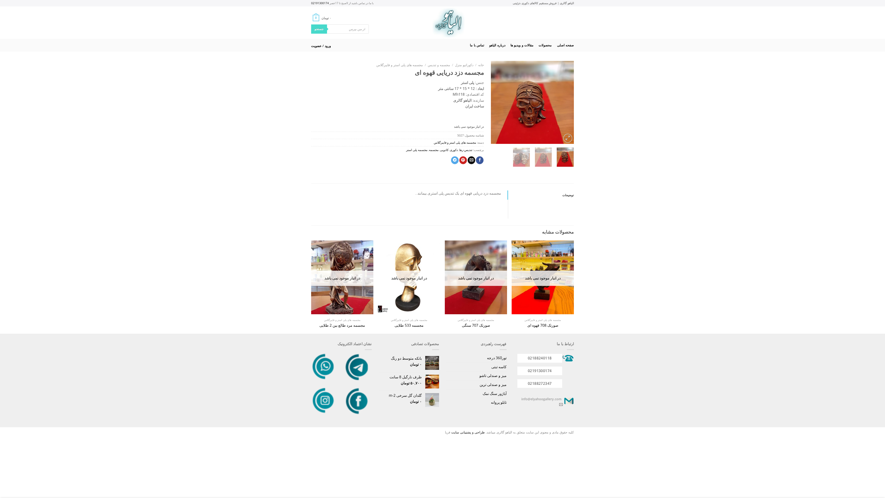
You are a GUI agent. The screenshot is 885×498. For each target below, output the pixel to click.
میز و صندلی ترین (493, 384)
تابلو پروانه (499, 402)
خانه (481, 65)
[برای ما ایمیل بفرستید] (561, 405)
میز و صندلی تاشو (493, 375)
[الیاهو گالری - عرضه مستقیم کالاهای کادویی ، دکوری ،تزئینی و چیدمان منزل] (448, 22)
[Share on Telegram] (455, 160)
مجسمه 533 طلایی (409, 325)
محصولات (545, 45)
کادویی (444, 150)
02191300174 (320, 3)
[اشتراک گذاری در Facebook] (480, 160)
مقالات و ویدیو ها (522, 45)
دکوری (454, 150)
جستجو (319, 29)
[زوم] (567, 138)
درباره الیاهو (497, 45)
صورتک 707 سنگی (476, 325)
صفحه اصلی (565, 45)
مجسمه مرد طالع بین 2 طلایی (342, 325)
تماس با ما (477, 45)
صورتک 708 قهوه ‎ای (542, 325)
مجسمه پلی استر (417, 150)
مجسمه (434, 150)
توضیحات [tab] (568, 195)
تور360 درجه (497, 357)
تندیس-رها (465, 150)
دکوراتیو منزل (464, 65)
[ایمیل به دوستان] (471, 160)
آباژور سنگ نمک (495, 393)
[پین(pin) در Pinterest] (463, 160)
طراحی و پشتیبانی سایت (468, 432)
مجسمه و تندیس (439, 65)
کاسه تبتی (499, 366)
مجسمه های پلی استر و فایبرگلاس (399, 65)
